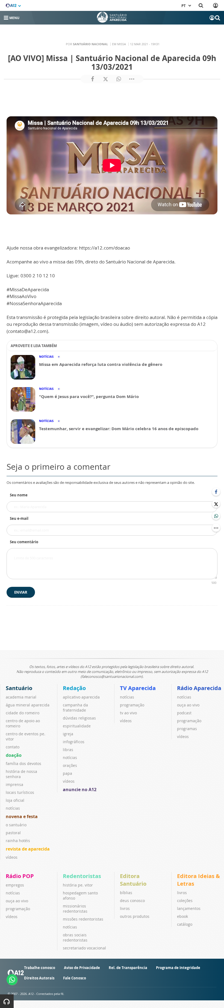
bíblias (126, 892)
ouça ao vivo (188, 705)
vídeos (11, 857)
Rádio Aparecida (199, 688)
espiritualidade (77, 725)
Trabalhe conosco (39, 967)
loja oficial (15, 800)
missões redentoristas (83, 919)
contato (12, 746)
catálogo (184, 924)
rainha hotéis (18, 840)
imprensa (14, 784)
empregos (15, 885)
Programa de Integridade (178, 967)
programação (132, 705)
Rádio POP (20, 876)
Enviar (20, 592)
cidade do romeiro (22, 712)
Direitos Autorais (39, 978)
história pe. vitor (78, 885)
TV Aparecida (138, 688)
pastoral (13, 832)
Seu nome (19, 495)
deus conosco (132, 900)
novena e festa (22, 816)
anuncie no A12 (79, 790)
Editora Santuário (133, 879)
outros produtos (134, 916)
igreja (68, 733)
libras (68, 749)
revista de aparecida (28, 849)
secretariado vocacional (84, 948)
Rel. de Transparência (128, 967)
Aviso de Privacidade (82, 967)
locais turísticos (20, 792)
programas (187, 728)
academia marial (21, 697)
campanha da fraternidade (75, 707)
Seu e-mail (19, 518)
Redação (74, 688)
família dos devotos (23, 763)
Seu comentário (24, 541)
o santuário (16, 824)
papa (67, 773)
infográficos (73, 741)
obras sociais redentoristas (75, 937)
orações (70, 765)
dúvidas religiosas (79, 718)
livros (125, 908)
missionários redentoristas (75, 908)
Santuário (19, 688)
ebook (182, 916)
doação (14, 755)
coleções (185, 900)
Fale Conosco (74, 978)
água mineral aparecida (27, 705)
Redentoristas (82, 876)
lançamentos (189, 908)
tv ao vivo (128, 712)
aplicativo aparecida (81, 697)
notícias (13, 808)
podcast (184, 712)
